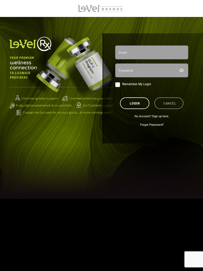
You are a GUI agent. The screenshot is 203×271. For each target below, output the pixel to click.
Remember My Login (136, 84)
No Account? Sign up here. (152, 116)
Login (135, 103)
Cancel (169, 103)
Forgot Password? (152, 125)
